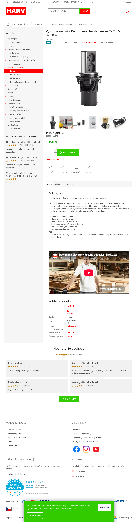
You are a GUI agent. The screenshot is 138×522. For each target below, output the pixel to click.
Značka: (107, 42)
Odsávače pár (13, 125)
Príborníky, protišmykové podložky (22, 60)
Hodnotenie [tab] (59, 184)
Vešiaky (11, 46)
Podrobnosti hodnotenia (88, 42)
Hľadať (85, 11)
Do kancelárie (15, 74)
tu (75, 508)
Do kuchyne (15, 71)
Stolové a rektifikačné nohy (19, 49)
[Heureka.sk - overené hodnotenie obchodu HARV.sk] (29, 487)
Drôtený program (14, 100)
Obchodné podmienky (73, 2)
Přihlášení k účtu (14, 441)
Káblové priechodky (16, 107)
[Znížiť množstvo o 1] (55, 154)
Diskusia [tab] (70, 184)
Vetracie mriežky (14, 114)
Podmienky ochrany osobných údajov (88, 437)
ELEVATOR (70, 332)
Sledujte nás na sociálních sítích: (86, 441)
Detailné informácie (54, 159)
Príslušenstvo (15, 78)
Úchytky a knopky (15, 42)
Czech (15, 509)
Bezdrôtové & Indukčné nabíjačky (23, 82)
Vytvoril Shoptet (125, 517)
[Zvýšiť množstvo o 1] (55, 150)
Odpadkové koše (15, 89)
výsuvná (69, 336)
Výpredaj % (12, 38)
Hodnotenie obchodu (69, 348)
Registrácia (12, 445)
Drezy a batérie (14, 64)
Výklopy (11, 92)
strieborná (71, 326)
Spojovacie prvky (15, 103)
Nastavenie (35, 515)
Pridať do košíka (70, 152)
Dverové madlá (14, 121)
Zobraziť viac (69, 399)
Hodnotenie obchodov (17, 474)
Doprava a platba (14, 429)
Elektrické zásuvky (15, 67)
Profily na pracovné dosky (18, 110)
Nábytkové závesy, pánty (18, 56)
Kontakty (55, 2)
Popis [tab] (49, 184)
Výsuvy (10, 96)
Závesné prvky (14, 85)
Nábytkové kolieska (15, 53)
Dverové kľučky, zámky (17, 118)
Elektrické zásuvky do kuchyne (70, 310)
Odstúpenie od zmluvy (17, 437)
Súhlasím (104, 507)
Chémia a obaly (14, 128)
